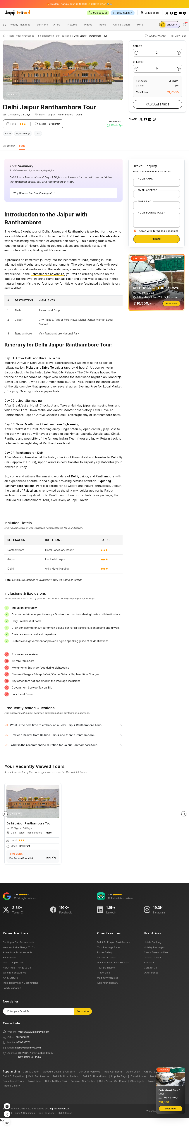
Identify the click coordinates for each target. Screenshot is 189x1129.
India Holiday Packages (21, 35)
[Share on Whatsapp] (154, 119)
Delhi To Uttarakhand (95, 1076)
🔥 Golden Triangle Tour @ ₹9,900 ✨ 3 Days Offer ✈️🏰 (62, 3)
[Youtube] (180, 13)
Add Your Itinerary (107, 982)
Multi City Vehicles (107, 977)
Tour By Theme (106, 967)
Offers (56, 24)
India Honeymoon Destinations (20, 982)
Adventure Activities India (17, 952)
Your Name (145, 178)
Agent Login (133, 1071)
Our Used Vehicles (89, 1071)
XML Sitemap (65, 1113)
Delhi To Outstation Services (113, 962)
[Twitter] (166, 13)
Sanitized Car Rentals (83, 1081)
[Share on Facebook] (145, 119)
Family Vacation (12, 987)
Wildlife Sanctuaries (14, 972)
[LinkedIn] (175, 13)
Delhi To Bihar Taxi (56, 1081)
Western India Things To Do (19, 947)
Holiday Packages (154, 947)
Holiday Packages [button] (20, 24)
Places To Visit (152, 957)
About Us (149, 962)
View (49, 857)
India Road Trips (106, 957)
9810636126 (23, 1037)
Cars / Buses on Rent (156, 952)
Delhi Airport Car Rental (112, 1081)
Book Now (171, 303)
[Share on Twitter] (141, 119)
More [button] (140, 24)
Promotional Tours (13, 1081)
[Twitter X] (6, 909)
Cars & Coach (121, 24)
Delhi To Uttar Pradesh (66, 1076)
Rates (102, 24)
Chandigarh (137, 1081)
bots (93, 561)
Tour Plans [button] (41, 24)
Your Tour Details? (151, 212)
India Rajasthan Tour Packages (54, 35)
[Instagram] (147, 909)
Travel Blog (103, 972)
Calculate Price (157, 104)
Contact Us (150, 967)
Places (88, 24)
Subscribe (83, 1011)
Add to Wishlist (157, 35)
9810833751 (23, 1042)
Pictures (72, 24)
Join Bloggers (46, 1113)
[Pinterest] (184, 13)
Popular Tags (119, 1076)
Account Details (52, 1071)
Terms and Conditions (165, 230)
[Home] (4, 25)
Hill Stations (9, 957)
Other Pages (151, 972)
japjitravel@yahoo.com (28, 1047)
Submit (157, 239)
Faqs (22, 145)
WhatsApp (117, 125)
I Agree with (158, 230)
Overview (9, 145)
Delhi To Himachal (38, 1076)
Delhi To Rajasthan (14, 1076)
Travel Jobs (34, 1081)
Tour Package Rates (109, 947)
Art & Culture (10, 977)
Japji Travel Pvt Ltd (58, 1108)
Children (138, 62)
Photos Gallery (11, 1085)
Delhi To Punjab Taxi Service (113, 942)
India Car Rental (113, 1071)
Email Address (147, 190)
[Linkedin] (100, 909)
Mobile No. (145, 201)
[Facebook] (171, 13)
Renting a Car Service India (19, 942)
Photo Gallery (105, 952)
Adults (137, 46)
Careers (70, 1071)
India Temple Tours (14, 962)
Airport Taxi (150, 1071)
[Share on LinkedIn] (149, 119)
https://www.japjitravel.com (33, 1031)
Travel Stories (138, 1076)
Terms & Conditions (24, 1113)
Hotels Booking (152, 942)
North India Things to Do (17, 967)
